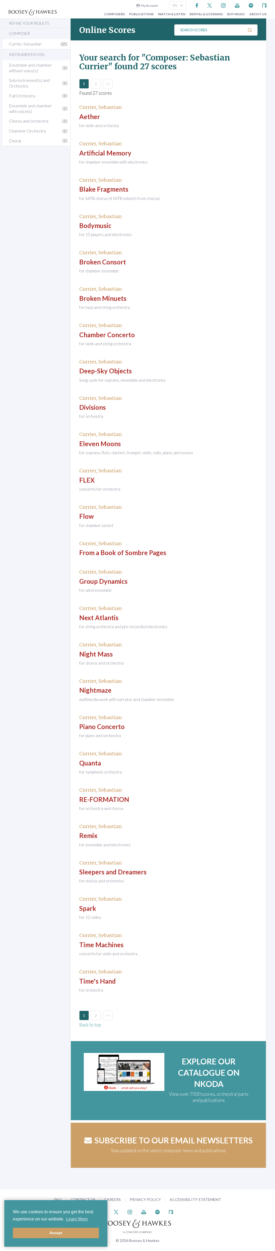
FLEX (87, 480)
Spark (87, 908)
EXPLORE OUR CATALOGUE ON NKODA (209, 1072)
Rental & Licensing (206, 14)
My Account (149, 5)
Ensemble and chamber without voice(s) (30, 67)
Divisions (92, 407)
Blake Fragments (103, 189)
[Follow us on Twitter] (209, 5)
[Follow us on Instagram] (223, 5)
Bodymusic (95, 225)
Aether (89, 116)
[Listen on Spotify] (251, 5)
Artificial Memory (105, 153)
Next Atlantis (98, 617)
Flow (86, 516)
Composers (114, 14)
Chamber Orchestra (27, 130)
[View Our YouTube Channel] (237, 5)
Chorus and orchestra (28, 120)
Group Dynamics (103, 581)
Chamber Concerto (107, 335)
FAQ (58, 1199)
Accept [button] (55, 1233)
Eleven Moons (100, 444)
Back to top (90, 1025)
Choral (15, 140)
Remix (88, 835)
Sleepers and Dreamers (113, 872)
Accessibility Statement (195, 1199)
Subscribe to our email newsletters (174, 1140)
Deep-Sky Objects (105, 371)
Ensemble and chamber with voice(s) (30, 108)
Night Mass (96, 654)
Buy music (236, 14)
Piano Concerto (102, 726)
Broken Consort (102, 262)
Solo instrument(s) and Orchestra (29, 83)
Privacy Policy (145, 1199)
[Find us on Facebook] (197, 5)
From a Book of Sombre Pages (122, 552)
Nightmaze (95, 690)
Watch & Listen (171, 14)
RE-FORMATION (104, 799)
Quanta (90, 763)
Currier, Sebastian (25, 43)
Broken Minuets (102, 298)
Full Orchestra (22, 95)
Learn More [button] (77, 1219)
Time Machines (101, 945)
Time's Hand (97, 981)
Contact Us (83, 1199)
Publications (141, 14)
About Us (257, 14)
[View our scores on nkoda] (264, 5)
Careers (112, 1199)
